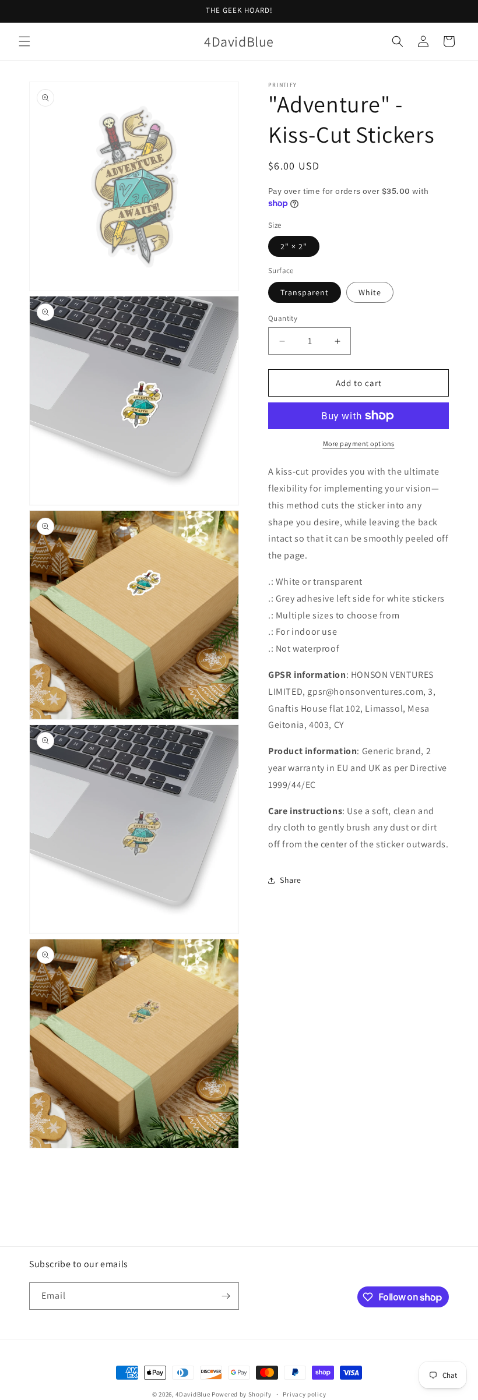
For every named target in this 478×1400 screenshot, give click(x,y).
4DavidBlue (192, 1394)
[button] (24, 41)
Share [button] (290, 880)
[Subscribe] (225, 1296)
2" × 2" (293, 246)
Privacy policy (304, 1394)
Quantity (282, 318)
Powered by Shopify (242, 1394)
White (369, 292)
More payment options (359, 443)
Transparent (304, 292)
